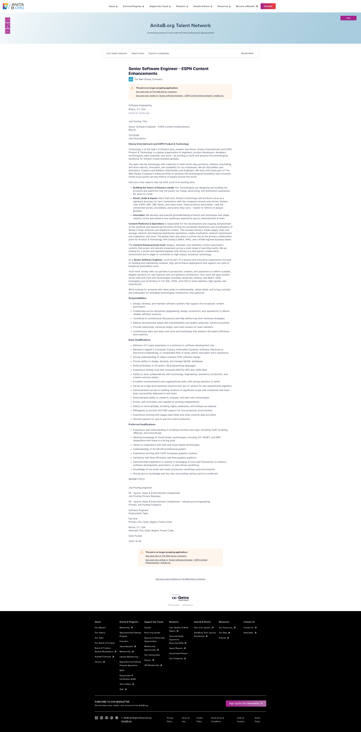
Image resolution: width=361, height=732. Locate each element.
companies (159, 53)
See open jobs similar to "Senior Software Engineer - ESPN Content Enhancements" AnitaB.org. (180, 95)
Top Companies (176, 658)
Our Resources (226, 627)
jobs (138, 53)
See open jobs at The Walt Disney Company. (156, 91)
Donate (147, 627)
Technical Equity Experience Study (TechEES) (176, 639)
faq (348, 18)
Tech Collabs (125, 684)
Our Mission (100, 627)
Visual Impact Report (178, 653)
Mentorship (125, 627)
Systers (147, 660)
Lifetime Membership (129, 656)
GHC (122, 689)
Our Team (99, 637)
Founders (124, 641)
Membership (125, 651)
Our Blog (223, 632)
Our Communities (152, 655)
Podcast (222, 637)
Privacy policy (174, 605)
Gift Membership (151, 665)
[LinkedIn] (8, 31)
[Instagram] (8, 20)
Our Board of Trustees (105, 643)
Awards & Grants (201, 6)
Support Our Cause (158, 6)
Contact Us (249, 627)
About (112, 6)
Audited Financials (103, 656)
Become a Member (245, 6)
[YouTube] (106, 717)
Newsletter (248, 632)
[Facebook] (8, 25)
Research (180, 6)
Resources (223, 6)
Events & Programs (132, 6)
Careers (98, 661)
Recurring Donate (152, 632)
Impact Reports (176, 648)
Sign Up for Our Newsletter (244, 703)
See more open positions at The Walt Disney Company (180, 579)
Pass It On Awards (202, 627)
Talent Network (126, 646)
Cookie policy (187, 605)
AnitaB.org (126, 721)
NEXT (122, 670)
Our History (100, 632)
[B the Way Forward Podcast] (116, 717)
